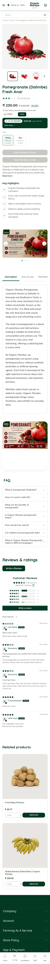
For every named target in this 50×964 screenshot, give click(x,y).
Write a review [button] (25, 608)
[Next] (44, 244)
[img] (7, 624)
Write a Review (14, 568)
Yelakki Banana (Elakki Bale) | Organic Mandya (22, 872)
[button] (44, 76)
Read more (7, 176)
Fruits (11, 20)
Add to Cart (33, 815)
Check (22, 114)
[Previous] (6, 244)
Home (5, 20)
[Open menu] (3, 5)
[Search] (45, 15)
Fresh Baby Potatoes (14, 802)
